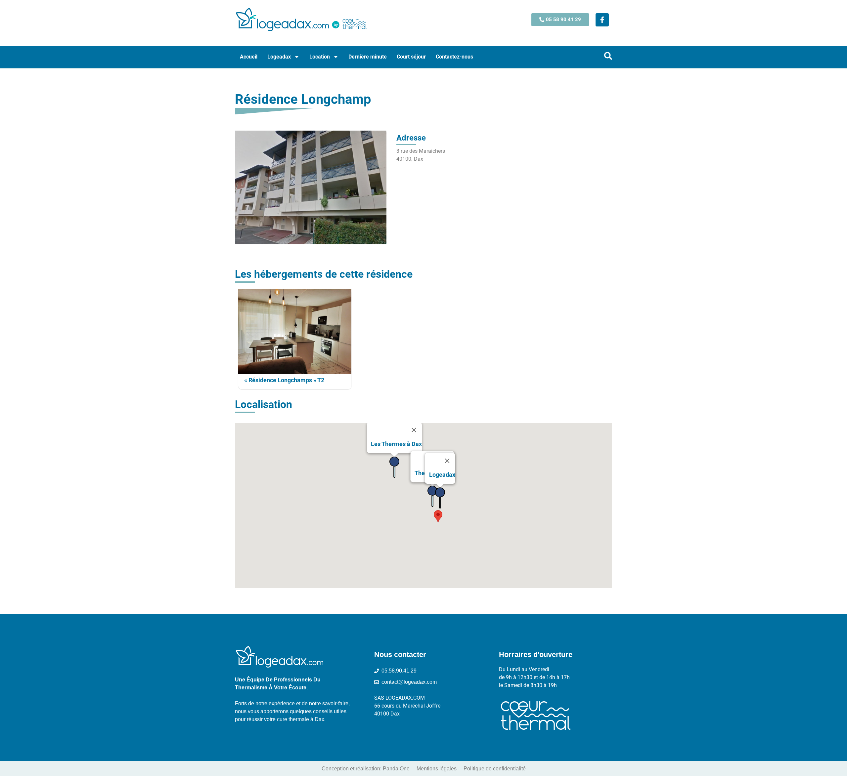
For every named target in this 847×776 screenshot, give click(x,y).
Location (319, 57)
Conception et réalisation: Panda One (366, 768)
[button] (438, 516)
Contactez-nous (454, 57)
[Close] (414, 430)
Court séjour (411, 57)
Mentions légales (437, 768)
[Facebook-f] (602, 19)
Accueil (248, 57)
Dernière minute (367, 57)
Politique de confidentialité (495, 768)
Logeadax (279, 57)
